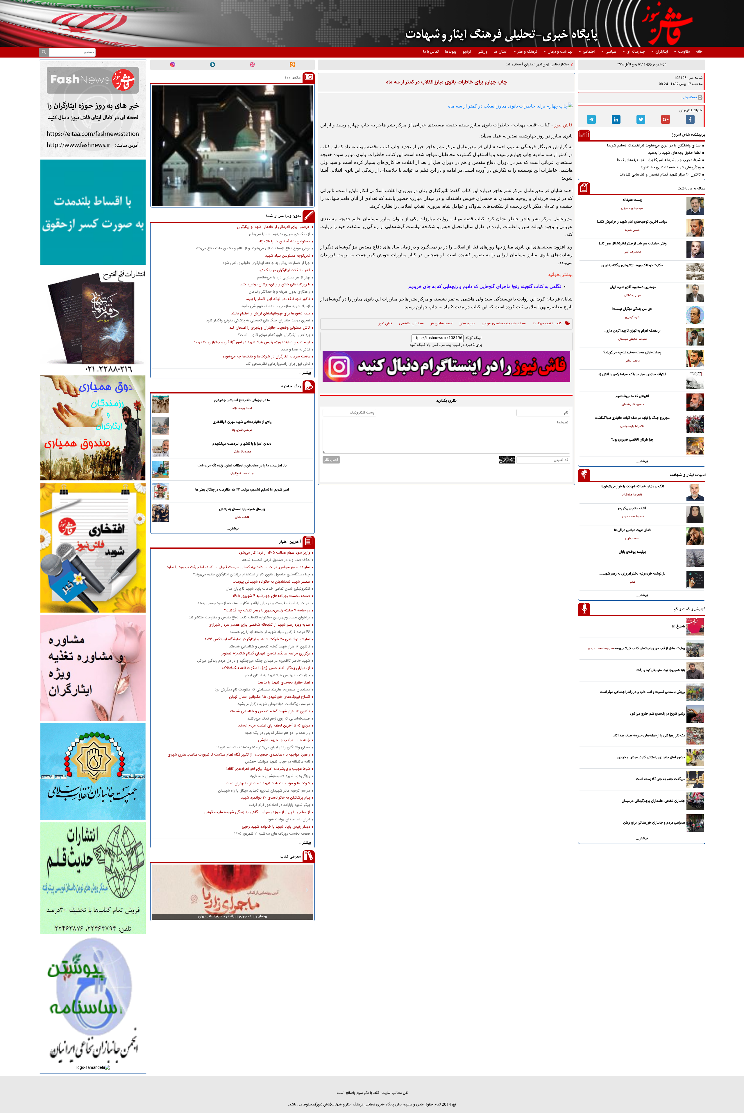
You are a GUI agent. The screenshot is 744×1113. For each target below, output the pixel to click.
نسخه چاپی (689, 97)
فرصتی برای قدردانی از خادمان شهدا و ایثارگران (273, 227)
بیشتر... (642, 461)
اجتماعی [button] (589, 52)
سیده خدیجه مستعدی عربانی (504, 324)
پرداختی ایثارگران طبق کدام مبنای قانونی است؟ (274, 335)
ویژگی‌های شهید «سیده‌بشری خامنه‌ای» (671, 167)
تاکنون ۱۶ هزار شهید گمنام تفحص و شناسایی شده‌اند (660, 175)
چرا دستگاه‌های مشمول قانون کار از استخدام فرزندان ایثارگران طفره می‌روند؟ (251, 575)
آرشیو (467, 52)
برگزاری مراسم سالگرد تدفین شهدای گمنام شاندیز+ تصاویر (265, 654)
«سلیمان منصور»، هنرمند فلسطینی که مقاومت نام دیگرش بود (262, 690)
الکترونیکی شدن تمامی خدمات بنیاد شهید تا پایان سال (268, 589)
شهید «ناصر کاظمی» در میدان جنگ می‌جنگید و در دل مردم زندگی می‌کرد (253, 661)
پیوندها (450, 52)
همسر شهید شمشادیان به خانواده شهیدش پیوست (271, 582)
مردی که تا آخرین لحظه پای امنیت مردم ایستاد (274, 726)
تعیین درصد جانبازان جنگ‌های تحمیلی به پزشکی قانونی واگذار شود (258, 321)
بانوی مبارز (467, 324)
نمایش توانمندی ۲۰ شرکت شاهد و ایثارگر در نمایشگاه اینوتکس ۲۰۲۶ (257, 639)
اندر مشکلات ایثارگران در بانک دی (284, 270)
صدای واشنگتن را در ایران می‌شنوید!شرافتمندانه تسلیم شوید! (654, 146)
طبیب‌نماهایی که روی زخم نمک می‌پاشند (278, 719)
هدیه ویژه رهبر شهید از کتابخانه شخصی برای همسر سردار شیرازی (259, 625)
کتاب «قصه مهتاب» (547, 324)
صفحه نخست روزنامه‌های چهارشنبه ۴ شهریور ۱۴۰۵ (271, 596)
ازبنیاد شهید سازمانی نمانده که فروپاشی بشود (275, 306)
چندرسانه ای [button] (636, 52)
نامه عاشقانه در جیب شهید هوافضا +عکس (277, 762)
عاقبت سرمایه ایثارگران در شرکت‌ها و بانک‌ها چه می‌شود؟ (266, 357)
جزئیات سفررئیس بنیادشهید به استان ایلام (277, 675)
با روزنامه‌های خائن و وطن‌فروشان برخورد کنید (275, 285)
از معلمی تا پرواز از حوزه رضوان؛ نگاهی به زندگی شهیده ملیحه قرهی (257, 812)
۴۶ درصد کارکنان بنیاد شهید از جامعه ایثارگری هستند (270, 632)
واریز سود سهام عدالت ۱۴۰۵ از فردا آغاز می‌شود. (273, 553)
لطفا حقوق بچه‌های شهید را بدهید (674, 153)
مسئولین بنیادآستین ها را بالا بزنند (284, 242)
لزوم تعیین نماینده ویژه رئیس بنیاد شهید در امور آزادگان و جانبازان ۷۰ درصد (252, 342)
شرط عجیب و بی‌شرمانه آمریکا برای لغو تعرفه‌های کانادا (659, 160)
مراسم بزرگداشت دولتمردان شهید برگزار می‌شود (273, 704)
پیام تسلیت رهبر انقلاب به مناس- (544, 65)
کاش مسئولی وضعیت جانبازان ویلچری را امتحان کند (269, 328)
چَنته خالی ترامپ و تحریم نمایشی (284, 740)
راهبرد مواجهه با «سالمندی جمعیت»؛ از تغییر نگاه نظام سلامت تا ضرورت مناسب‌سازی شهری (239, 755)
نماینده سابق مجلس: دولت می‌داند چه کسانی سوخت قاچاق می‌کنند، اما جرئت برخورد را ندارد (238, 567)
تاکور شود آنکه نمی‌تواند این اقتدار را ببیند (278, 299)
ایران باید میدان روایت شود (288, 820)
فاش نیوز (385, 324)
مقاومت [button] (684, 52)
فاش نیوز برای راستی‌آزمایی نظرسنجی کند (278, 364)
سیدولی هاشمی (411, 324)
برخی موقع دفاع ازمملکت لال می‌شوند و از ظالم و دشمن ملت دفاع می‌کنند (252, 249)
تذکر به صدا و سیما (295, 350)
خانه (699, 52)
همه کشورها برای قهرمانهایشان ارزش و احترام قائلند (270, 314)
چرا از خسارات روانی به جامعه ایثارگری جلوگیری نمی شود (266, 263)
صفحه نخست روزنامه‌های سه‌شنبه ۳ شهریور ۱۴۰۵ (272, 834)
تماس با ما (431, 52)
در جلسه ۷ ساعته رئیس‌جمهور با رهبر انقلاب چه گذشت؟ (267, 611)
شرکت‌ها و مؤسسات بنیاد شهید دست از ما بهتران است (268, 784)
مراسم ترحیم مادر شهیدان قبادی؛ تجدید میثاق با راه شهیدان (264, 791)
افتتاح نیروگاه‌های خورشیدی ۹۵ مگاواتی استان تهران (269, 697)
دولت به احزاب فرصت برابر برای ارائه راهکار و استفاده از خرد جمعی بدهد (253, 603)
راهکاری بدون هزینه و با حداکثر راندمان (279, 292)
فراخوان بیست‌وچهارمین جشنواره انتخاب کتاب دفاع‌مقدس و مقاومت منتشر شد (249, 618)
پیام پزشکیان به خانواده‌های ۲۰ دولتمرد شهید (275, 798)
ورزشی (482, 52)
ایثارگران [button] (661, 52)
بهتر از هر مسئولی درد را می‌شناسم (283, 278)
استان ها (500, 52)
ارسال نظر (331, 460)
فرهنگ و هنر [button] (527, 52)
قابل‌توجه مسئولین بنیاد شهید (287, 256)
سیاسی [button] (610, 52)
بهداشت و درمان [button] (560, 52)
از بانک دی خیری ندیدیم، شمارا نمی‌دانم (279, 234)
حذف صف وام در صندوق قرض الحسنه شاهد (276, 560)
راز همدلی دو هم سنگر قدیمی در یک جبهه (277, 733)
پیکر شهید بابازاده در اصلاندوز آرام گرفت (279, 805)
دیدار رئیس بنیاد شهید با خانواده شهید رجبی (276, 827)
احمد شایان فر (442, 324)
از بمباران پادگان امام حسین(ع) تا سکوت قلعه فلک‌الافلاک (266, 668)
